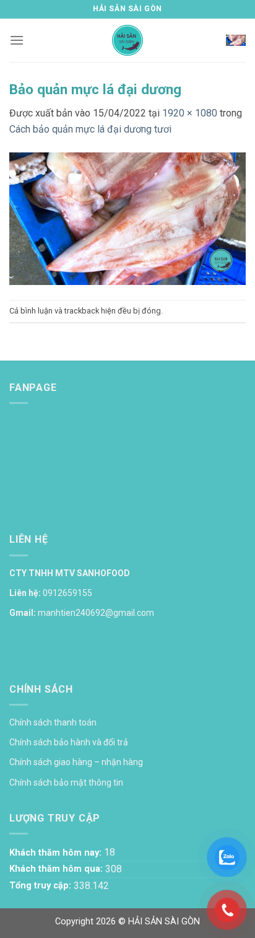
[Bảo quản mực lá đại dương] (127, 218)
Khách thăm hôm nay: (56, 853)
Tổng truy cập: (41, 885)
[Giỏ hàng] (236, 40)
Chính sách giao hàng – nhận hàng (76, 762)
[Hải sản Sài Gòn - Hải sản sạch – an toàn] (128, 40)
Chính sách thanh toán (53, 722)
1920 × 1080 (189, 113)
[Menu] (16, 40)
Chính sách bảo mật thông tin (66, 782)
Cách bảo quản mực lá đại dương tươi (90, 129)
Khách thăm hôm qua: (57, 869)
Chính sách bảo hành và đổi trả (68, 742)
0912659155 (67, 593)
